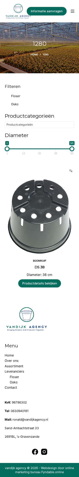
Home (9, 355)
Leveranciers (14, 371)
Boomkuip (39, 260)
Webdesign (49, 468)
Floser (15, 96)
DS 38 (40, 267)
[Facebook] (35, 452)
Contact (11, 387)
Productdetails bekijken (39, 283)
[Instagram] (44, 452)
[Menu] (72, 11)
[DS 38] (39, 216)
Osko (14, 104)
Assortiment (14, 366)
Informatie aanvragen (47, 11)
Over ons (11, 361)
